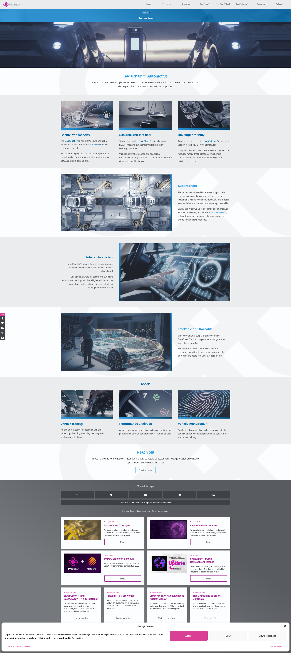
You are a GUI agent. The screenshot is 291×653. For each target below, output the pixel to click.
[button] (284, 626)
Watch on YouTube (167, 618)
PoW (94, 144)
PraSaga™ (280, 4)
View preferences (267, 635)
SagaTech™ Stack (223, 4)
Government (167, 4)
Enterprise (186, 4)
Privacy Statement (24, 646)
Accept (188, 635)
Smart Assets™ (218, 212)
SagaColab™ (205, 4)
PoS (99, 144)
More (122, 542)
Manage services (276, 646)
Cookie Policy (10, 646)
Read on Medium (81, 618)
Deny (228, 635)
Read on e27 (210, 618)
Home (148, 4)
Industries (145, 12)
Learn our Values (124, 618)
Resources (261, 4)
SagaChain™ (71, 141)
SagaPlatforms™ (242, 4)
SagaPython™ (211, 141)
